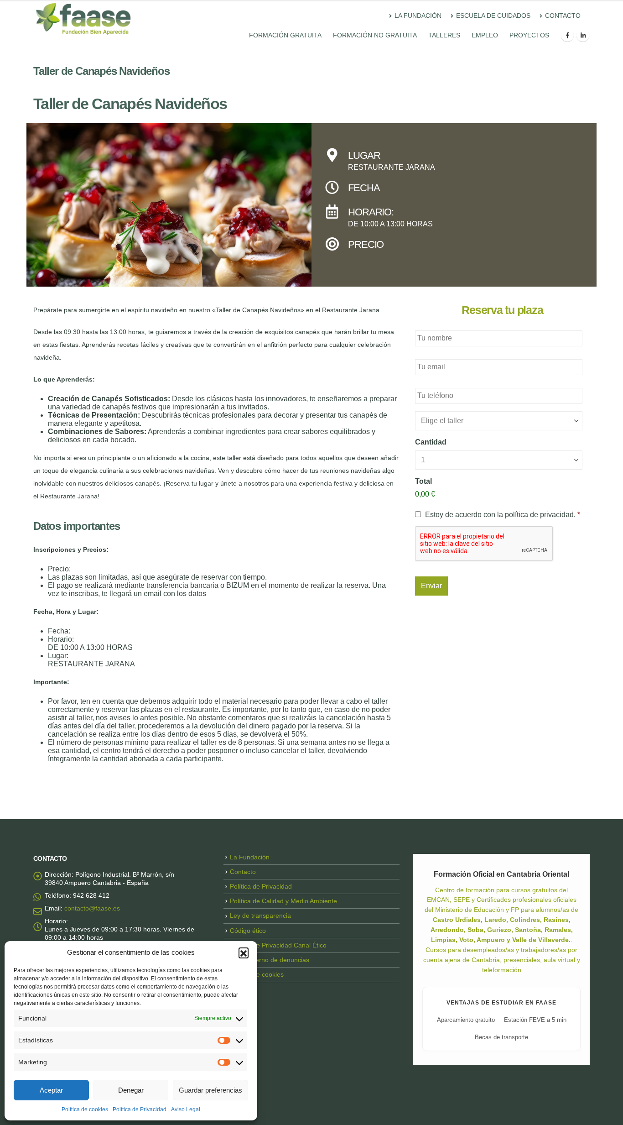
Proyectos (529, 35)
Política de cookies (85, 1109)
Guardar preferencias (210, 1090)
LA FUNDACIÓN (418, 15)
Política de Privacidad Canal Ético (278, 945)
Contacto (243, 871)
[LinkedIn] (582, 35)
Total (423, 481)
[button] (243, 952)
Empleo (485, 35)
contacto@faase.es (92, 908)
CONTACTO (563, 15)
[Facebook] (567, 35)
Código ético (248, 930)
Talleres (444, 35)
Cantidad (430, 442)
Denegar (131, 1090)
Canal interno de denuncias (269, 959)
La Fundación (250, 857)
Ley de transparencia (260, 915)
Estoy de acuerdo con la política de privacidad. (502, 514)
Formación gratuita (285, 35)
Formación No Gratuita (375, 35)
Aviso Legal (185, 1109)
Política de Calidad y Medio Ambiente (283, 901)
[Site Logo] (83, 19)
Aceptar (51, 1090)
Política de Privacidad (139, 1109)
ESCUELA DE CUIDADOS (493, 15)
